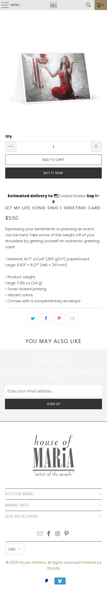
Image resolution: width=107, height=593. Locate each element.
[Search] (88, 5)
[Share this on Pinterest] (59, 318)
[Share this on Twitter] (33, 318)
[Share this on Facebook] (46, 318)
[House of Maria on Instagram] (57, 534)
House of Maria (32, 562)
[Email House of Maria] (40, 534)
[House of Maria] (53, 5)
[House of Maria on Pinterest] (66, 534)
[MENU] (2, 5)
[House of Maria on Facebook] (49, 534)
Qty (8, 136)
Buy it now (53, 173)
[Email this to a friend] (72, 318)
